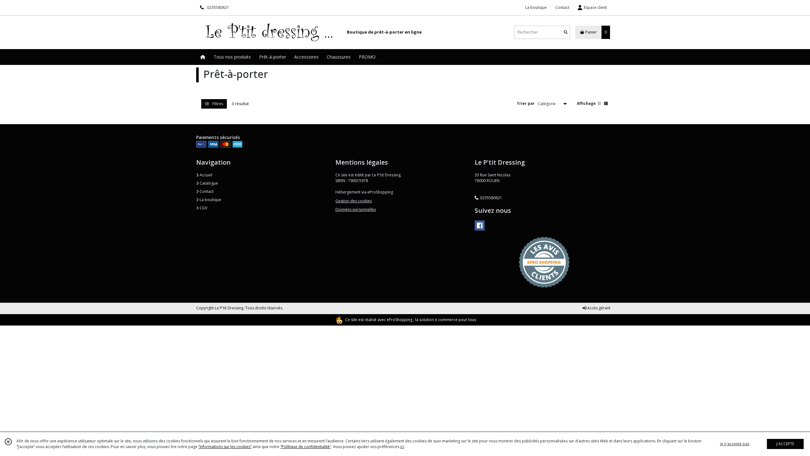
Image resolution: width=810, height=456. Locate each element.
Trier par (526, 103)
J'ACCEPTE (785, 443)
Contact (562, 7)
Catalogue (208, 183)
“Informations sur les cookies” (225, 446)
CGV (203, 208)
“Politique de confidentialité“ (305, 446)
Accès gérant (598, 308)
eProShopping (399, 319)
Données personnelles (355, 209)
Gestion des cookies (353, 201)
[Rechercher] (566, 32)
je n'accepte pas (734, 443)
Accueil (205, 175)
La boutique (210, 199)
